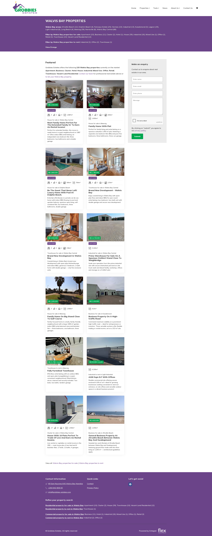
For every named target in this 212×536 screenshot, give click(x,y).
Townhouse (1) (106, 42)
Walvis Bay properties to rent (66, 42)
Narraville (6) (90, 29)
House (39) (128, 34)
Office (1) (161, 34)
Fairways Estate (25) (102, 27)
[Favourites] (197, 8)
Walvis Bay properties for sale (66, 34)
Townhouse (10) (60, 37)
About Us (175, 8)
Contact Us (188, 8)
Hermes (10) (117, 27)
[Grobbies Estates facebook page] (130, 484)
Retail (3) (49, 37)
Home (133, 8)
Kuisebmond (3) (141, 27)
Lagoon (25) (154, 27)
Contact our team (86, 74)
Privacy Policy (93, 488)
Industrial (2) (85, 42)
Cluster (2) (111, 34)
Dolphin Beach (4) (86, 27)
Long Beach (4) (67, 29)
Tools (155, 8)
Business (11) (100, 34)
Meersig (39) (79, 29)
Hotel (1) (119, 34)
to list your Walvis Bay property (58, 77)
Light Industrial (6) (52, 29)
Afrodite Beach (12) (70, 27)
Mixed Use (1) (151, 34)
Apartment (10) (87, 34)
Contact (90, 484)
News (165, 8)
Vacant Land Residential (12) (79, 37)
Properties (144, 8)
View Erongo (51, 47)
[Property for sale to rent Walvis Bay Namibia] (25, 8)
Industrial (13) (128, 27)
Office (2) (95, 42)
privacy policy (140, 130)
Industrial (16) (139, 34)
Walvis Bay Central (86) (106, 29)
